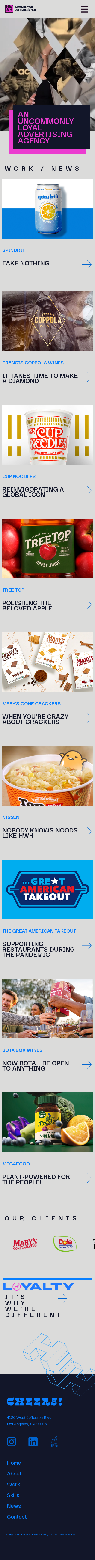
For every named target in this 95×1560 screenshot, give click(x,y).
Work (13, 1483)
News (14, 1505)
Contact (17, 1515)
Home (14, 1462)
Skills (13, 1494)
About (14, 1472)
